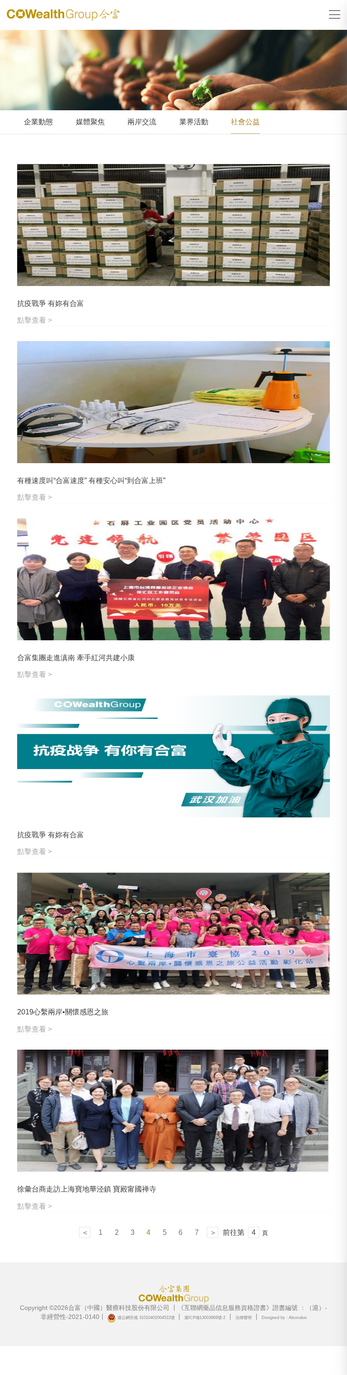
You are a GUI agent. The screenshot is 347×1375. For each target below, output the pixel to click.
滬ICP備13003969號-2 (204, 1317)
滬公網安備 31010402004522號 (146, 1317)
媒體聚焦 (90, 122)
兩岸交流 (141, 122)
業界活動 (193, 122)
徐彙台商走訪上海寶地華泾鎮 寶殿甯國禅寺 (86, 1189)
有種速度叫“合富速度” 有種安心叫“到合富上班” (91, 480)
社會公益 (245, 122)
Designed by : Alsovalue (284, 1317)
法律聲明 (243, 1317)
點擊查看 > (34, 320)
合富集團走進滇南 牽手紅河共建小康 (76, 658)
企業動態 (38, 122)
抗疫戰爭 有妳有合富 (50, 303)
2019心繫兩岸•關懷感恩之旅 (62, 1012)
